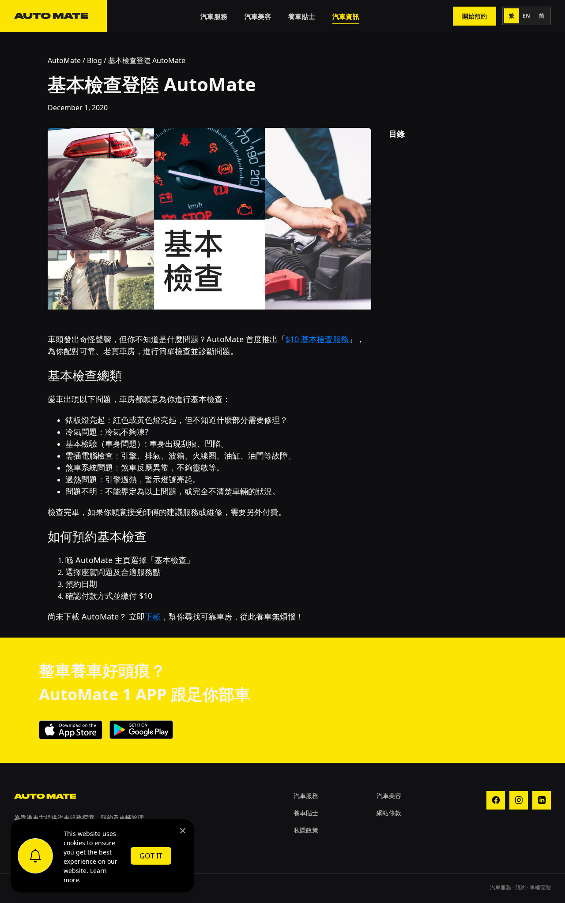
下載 (153, 616)
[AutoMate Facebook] (495, 800)
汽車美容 (258, 16)
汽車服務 (213, 16)
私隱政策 (306, 830)
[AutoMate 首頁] (53, 16)
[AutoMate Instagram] (518, 800)
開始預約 (474, 16)
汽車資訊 (345, 16)
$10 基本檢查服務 (317, 339)
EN (527, 15)
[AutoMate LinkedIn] (541, 800)
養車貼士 (301, 16)
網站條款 (389, 813)
